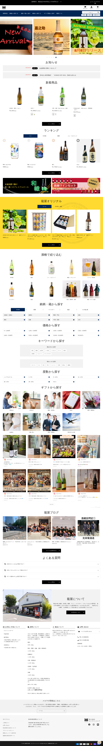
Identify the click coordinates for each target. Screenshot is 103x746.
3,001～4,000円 (82, 330)
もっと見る (51, 124)
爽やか (64, 365)
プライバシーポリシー (8, 730)
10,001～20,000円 (58, 335)
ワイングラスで (47, 353)
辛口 (48, 365)
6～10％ (55, 377)
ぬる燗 (41, 350)
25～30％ (31, 381)
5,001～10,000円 (33, 335)
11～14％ (80, 377)
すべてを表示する (51, 550)
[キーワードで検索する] (98, 12)
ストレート (39, 353)
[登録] (64, 711)
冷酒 (32, 350)
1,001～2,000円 (33, 330)
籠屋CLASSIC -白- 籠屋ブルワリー (85, 235)
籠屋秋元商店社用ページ (9, 735)
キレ (39, 365)
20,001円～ (81, 335)
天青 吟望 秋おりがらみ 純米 (60, 108)
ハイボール (53, 350)
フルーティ (33, 365)
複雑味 (69, 365)
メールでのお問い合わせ (85, 631)
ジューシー (53, 365)
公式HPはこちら (75, 612)
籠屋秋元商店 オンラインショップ (32, 743)
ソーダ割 (47, 350)
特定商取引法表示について (9, 727)
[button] (14, 13)
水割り (64, 350)
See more (51, 504)
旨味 (59, 365)
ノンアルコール (8, 377)
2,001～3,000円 (57, 330)
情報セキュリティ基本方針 (9, 733)
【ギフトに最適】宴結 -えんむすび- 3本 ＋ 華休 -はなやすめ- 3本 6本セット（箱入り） (63, 236)
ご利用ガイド (6, 722)
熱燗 (36, 350)
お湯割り (33, 353)
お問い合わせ (6, 725)
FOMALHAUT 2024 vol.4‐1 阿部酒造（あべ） (83, 109)
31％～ (55, 381)
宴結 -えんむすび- (31, 164)
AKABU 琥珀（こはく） (15, 108)
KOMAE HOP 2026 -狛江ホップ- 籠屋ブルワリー (14, 235)
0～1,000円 (7, 330)
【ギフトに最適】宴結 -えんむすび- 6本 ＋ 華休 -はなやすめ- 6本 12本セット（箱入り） (38, 236)
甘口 (43, 365)
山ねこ (78, 164)
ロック (59, 350)
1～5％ (30, 377)
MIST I (32, 108)
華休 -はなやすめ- (7, 164)
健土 (53, 164)
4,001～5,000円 (8, 335)
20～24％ (6, 381)
